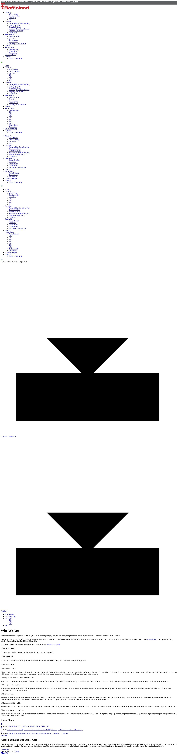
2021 (10, 121)
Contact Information (15, 58)
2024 (10, 75)
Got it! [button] (3, 3)
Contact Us (8, 57)
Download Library (11, 55)
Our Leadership (14, 16)
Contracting (13, 32)
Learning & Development (17, 44)
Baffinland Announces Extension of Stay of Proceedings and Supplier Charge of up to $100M (37, 733)
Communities (13, 42)
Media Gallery (13, 51)
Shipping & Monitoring (16, 31)
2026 (10, 112)
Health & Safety (14, 36)
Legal (17, 751)
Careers (7, 45)
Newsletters (13, 53)
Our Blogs (12, 18)
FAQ (10, 19)
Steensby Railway (15, 27)
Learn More (5, 749)
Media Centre (9, 47)
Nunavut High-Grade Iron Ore (19, 23)
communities (151, 639)
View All (4, 735)
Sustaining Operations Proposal (19, 29)
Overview (12, 38)
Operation (8, 21)
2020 (10, 123)
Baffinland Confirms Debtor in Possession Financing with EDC (27, 726)
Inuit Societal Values (53, 644)
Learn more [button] (74, 2)
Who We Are (13, 14)
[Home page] (15, 9)
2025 (10, 114)
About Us (8, 12)
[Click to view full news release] (1, 724)
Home (7, 66)
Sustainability (9, 34)
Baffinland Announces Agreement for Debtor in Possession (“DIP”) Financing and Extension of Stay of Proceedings (45, 730)
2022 (10, 79)
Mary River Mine (14, 25)
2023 (10, 77)
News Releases (14, 49)
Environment (13, 40)
